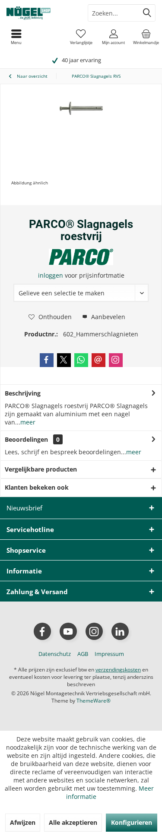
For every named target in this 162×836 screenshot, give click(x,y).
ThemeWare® (93, 700)
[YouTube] (68, 631)
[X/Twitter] (64, 360)
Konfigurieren (131, 822)
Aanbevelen (107, 317)
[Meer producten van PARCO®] (81, 257)
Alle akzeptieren (73, 822)
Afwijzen (22, 822)
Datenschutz (54, 653)
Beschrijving (23, 393)
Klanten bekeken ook (37, 487)
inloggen (51, 275)
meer (27, 422)
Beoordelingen (26, 439)
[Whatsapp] (81, 360)
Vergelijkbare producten (41, 469)
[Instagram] (116, 360)
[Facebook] (47, 360)
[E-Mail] (98, 360)
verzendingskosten (118, 669)
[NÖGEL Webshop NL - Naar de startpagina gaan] (40, 13)
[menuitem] (146, 37)
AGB (82, 653)
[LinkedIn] (120, 631)
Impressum (109, 653)
